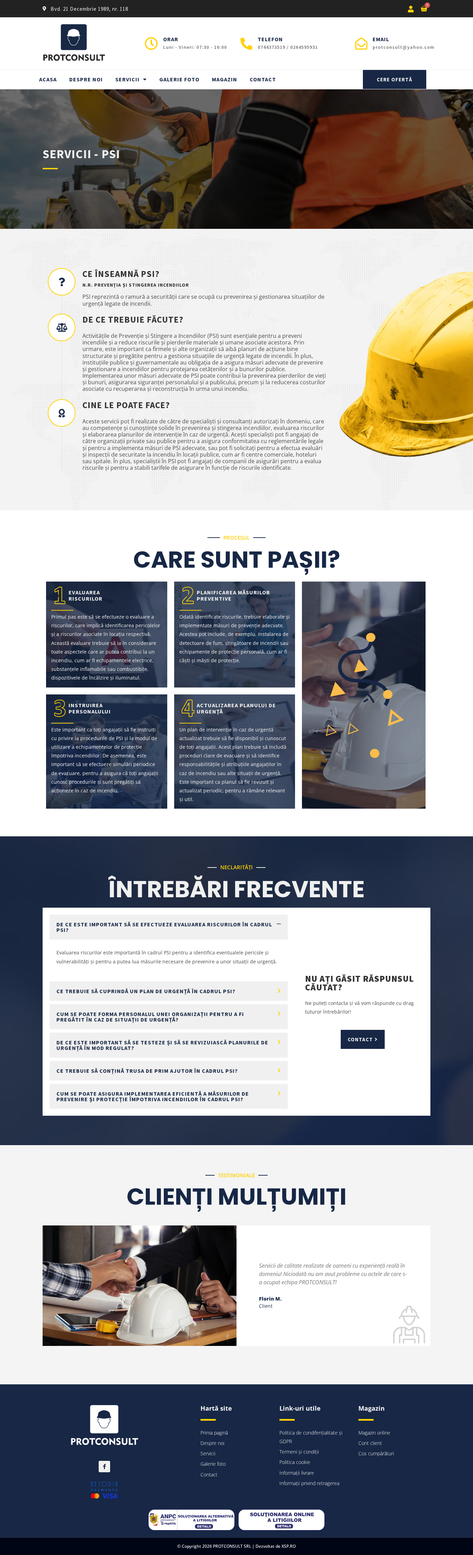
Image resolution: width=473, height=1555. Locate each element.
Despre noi (86, 79)
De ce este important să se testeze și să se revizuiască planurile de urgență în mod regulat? (162, 1045)
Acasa (48, 79)
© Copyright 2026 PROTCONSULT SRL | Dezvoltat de (229, 1546)
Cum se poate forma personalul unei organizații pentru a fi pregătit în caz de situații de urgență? (150, 1016)
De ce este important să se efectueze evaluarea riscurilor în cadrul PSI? (164, 927)
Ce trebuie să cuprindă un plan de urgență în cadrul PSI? (145, 991)
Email (381, 39)
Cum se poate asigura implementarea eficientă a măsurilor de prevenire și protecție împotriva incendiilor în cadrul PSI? (152, 1096)
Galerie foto (179, 79)
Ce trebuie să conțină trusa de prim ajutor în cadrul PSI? (147, 1070)
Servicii (127, 79)
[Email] (361, 43)
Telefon (270, 39)
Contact (263, 79)
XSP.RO (289, 1546)
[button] (169, 927)
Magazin (224, 79)
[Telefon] (246, 43)
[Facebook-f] (104, 1466)
